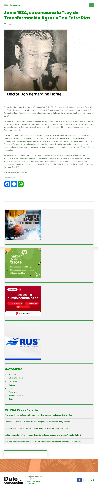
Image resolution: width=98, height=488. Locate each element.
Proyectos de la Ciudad (17, 396)
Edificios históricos (16, 378)
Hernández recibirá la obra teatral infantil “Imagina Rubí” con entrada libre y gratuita (37, 422)
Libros (11, 388)
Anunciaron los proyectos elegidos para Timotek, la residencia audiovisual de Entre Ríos (38, 415)
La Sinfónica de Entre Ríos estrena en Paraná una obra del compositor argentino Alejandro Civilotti (43, 435)
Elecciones (13, 381)
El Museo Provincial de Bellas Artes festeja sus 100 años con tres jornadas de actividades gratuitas (43, 442)
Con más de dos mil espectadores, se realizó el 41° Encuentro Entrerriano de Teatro (37, 428)
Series (11, 399)
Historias (12, 385)
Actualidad (13, 374)
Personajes (13, 392)
